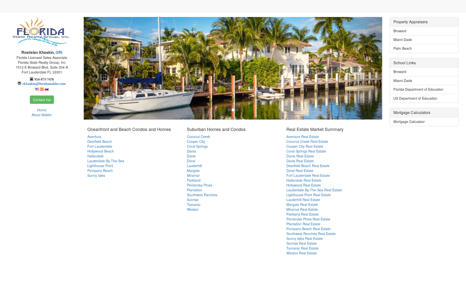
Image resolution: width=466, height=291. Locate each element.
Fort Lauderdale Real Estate (308, 175)
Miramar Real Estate (302, 209)
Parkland (193, 180)
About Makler (42, 114)
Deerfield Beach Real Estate (308, 165)
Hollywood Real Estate (303, 185)
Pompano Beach (100, 170)
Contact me (42, 99)
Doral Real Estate (299, 170)
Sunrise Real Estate (301, 243)
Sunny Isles (96, 175)
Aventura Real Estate (302, 136)
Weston (193, 209)
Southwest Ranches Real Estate (311, 233)
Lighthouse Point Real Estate (308, 194)
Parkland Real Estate (302, 214)
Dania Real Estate (300, 156)
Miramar (193, 175)
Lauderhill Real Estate (303, 199)
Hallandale (95, 156)
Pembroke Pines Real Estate (308, 219)
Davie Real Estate (300, 160)
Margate (193, 170)
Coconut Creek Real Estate (307, 141)
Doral (191, 160)
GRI (58, 52)
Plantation (194, 189)
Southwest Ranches (202, 194)
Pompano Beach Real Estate (308, 228)
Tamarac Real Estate (302, 248)
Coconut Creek (198, 136)
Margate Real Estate (302, 204)
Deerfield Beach (99, 141)
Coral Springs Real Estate (306, 151)
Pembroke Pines (199, 185)
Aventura (94, 136)
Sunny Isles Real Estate (304, 238)
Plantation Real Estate (303, 223)
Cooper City (196, 141)
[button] (106, 68)
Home (41, 109)
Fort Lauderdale (99, 146)
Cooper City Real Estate (304, 146)
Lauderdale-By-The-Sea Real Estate (314, 189)
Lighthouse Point (100, 165)
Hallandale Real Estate (303, 180)
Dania (191, 151)
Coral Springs (197, 146)
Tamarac (193, 204)
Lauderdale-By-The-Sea (105, 160)
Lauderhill (194, 165)
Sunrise (193, 199)
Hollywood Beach (100, 151)
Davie (191, 156)
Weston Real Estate (301, 253)
